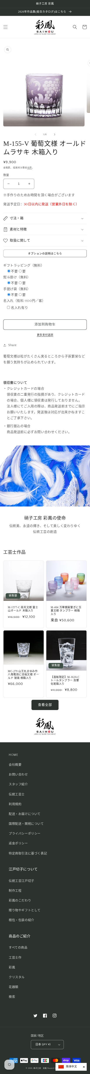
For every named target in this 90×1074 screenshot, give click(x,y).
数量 (6, 175)
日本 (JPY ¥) (43, 1044)
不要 (14, 271)
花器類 (13, 987)
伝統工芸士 (17, 794)
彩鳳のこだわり (20, 900)
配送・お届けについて (25, 814)
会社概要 (15, 764)
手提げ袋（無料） (17, 289)
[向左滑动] (35, 134)
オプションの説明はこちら (45, 253)
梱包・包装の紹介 (21, 920)
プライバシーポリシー (25, 833)
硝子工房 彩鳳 (40, 1068)
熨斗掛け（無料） (17, 277)
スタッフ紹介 (18, 784)
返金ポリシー (18, 843)
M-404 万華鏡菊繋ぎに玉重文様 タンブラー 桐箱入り (66, 611)
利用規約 (15, 804)
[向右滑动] (54, 134)
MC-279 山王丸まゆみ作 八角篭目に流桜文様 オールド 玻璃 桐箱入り (23, 675)
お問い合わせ (18, 774)
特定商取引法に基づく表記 (28, 853)
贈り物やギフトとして (25, 910)
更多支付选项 (45, 335)
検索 (12, 997)
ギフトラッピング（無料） (23, 265)
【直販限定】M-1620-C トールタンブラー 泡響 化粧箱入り (65, 680)
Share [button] (12, 345)
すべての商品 (18, 947)
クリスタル (17, 977)
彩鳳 (12, 967)
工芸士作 (15, 957)
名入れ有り (19, 308)
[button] (5, 27)
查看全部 (45, 705)
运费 (29, 168)
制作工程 (15, 890)
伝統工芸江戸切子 (21, 881)
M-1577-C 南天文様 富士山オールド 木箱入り (23, 609)
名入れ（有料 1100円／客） (24, 301)
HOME (13, 755)
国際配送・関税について (26, 824)
